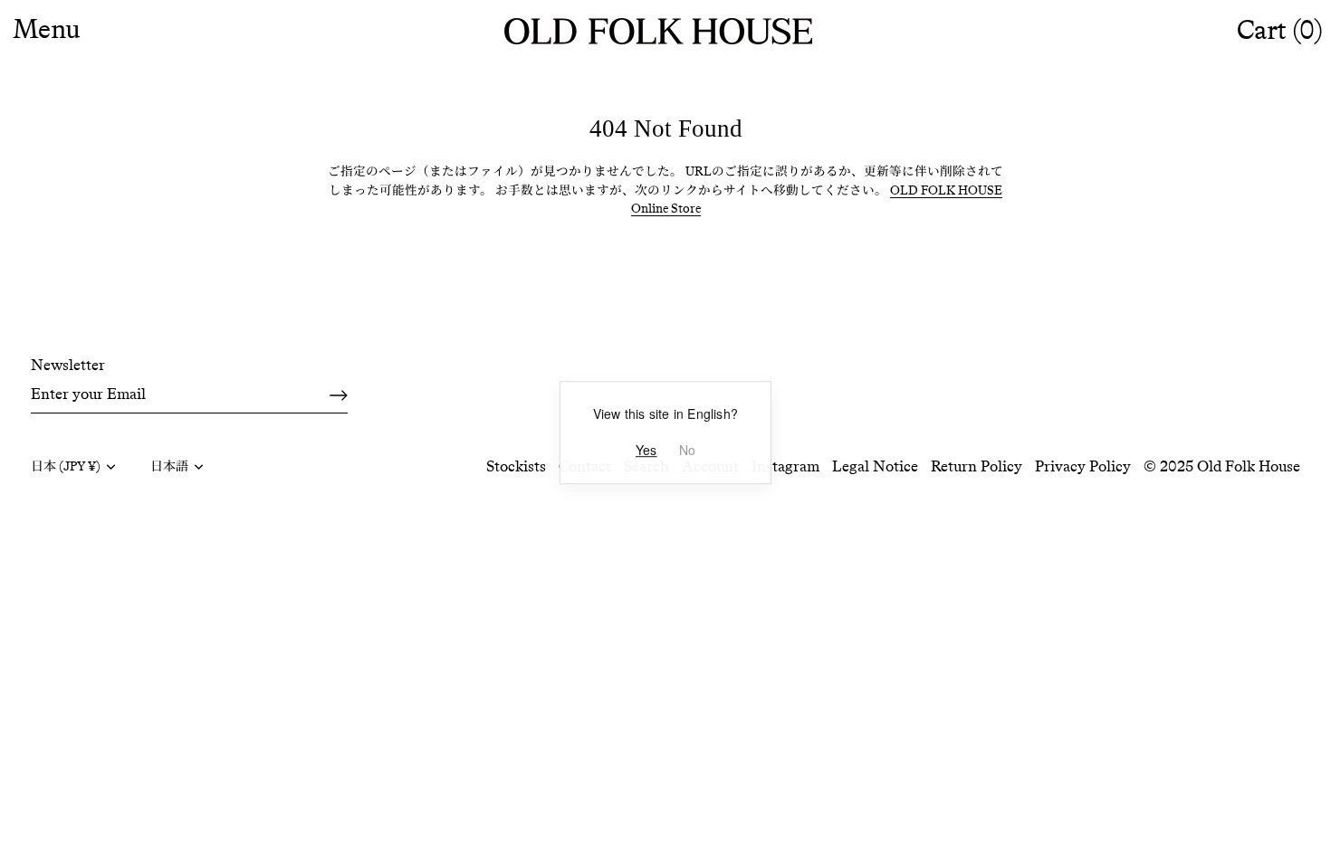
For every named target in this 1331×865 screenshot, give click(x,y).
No (687, 450)
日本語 (169, 466)
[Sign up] (339, 395)
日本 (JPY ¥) (66, 466)
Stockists (516, 466)
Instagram (785, 466)
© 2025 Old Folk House (1222, 466)
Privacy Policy (1083, 466)
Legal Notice (875, 466)
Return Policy (976, 466)
